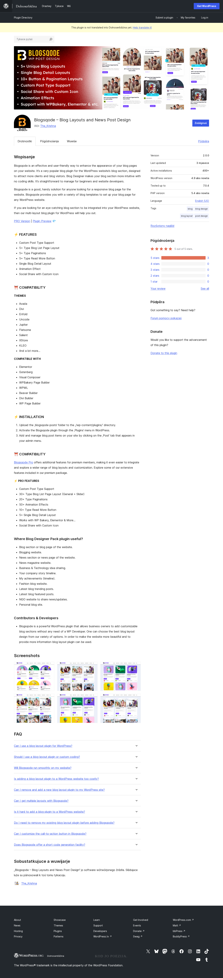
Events (137, 925)
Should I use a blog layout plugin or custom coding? (47, 757)
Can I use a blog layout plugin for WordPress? (43, 746)
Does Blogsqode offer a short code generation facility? (49, 844)
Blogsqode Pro (23, 462)
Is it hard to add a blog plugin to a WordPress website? (49, 811)
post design (201, 216)
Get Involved (140, 919)
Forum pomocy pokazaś (166, 318)
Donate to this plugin (164, 353)
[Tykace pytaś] (50, 39)
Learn (96, 919)
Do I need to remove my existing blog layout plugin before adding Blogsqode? (64, 822)
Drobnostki (25, 141)
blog (190, 208)
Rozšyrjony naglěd (162, 226)
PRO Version (22, 221)
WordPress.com (183, 919)
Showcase (60, 919)
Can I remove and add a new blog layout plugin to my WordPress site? (59, 789)
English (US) (202, 200)
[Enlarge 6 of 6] (136, 698)
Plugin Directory (23, 17)
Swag (138, 936)
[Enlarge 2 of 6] (93, 666)
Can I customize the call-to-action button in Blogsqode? (50, 833)
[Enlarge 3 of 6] (136, 666)
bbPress (179, 931)
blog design (201, 208)
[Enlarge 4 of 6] (49, 698)
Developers (100, 931)
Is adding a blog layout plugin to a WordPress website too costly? (56, 778)
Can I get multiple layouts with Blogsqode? (41, 800)
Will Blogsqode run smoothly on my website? (42, 767)
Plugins (58, 931)
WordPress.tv (102, 936)
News (17, 925)
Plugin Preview (42, 221)
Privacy (18, 936)
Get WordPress (206, 6)
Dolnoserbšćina (55, 955)
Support (98, 925)
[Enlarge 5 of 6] (93, 698)
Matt (177, 925)
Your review (158, 288)
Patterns (58, 936)
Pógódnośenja (49, 141)
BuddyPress (181, 936)
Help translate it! (142, 27)
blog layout (187, 216)
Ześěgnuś (201, 123)
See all (205, 288)
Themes (58, 925)
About (17, 919)
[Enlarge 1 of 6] (49, 666)
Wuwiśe (72, 141)
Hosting (18, 931)
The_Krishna (48, 126)
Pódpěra (203, 141)
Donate (139, 931)
